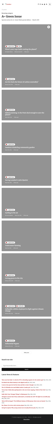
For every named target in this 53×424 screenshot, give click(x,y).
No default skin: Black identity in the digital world (14, 382)
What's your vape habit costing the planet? (21, 49)
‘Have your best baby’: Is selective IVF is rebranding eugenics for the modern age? (22, 380)
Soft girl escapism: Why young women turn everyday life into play (19, 407)
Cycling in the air (11, 213)
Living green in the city (14, 278)
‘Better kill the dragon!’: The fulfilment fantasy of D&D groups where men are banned (23, 401)
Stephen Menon (9, 51)
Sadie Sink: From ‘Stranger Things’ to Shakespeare (14, 394)
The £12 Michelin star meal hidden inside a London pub (16, 387)
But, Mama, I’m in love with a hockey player (13, 405)
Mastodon (26, 419)
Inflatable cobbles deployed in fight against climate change (24, 310)
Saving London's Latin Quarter (16, 180)
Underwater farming (13, 245)
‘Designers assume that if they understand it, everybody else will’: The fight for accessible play (26, 396)
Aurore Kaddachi (9, 215)
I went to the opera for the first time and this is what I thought (18, 385)
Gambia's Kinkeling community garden (20, 147)
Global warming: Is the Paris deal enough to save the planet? (24, 114)
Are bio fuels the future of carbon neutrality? (21, 82)
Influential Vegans (12, 344)
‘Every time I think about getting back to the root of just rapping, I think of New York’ (24, 390)
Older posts (26, 352)
